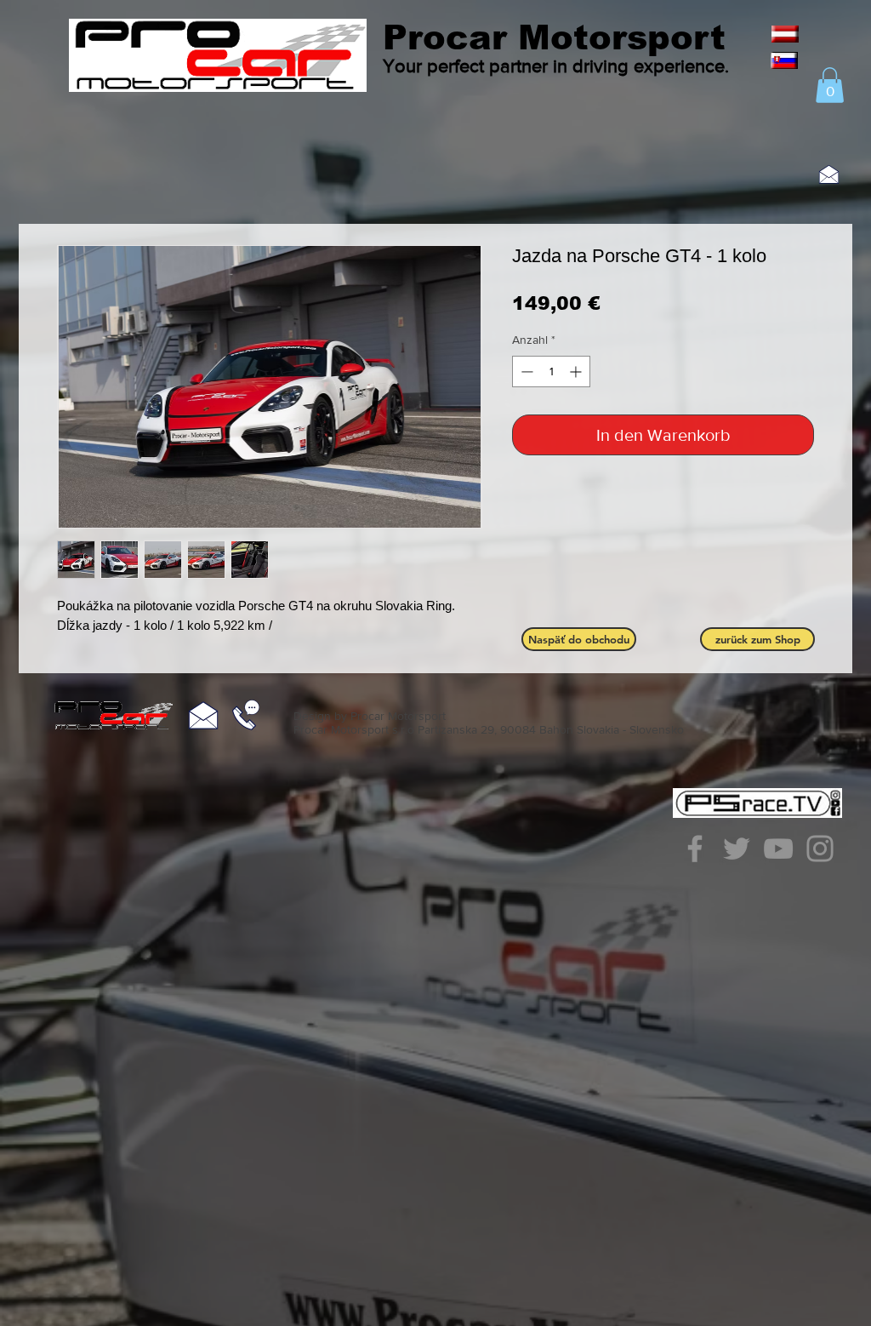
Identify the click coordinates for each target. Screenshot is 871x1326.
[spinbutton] (551, 371)
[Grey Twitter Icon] (736, 848)
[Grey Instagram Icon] (820, 848)
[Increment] (577, 371)
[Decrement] (525, 371)
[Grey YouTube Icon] (778, 848)
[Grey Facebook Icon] (695, 848)
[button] (830, 85)
